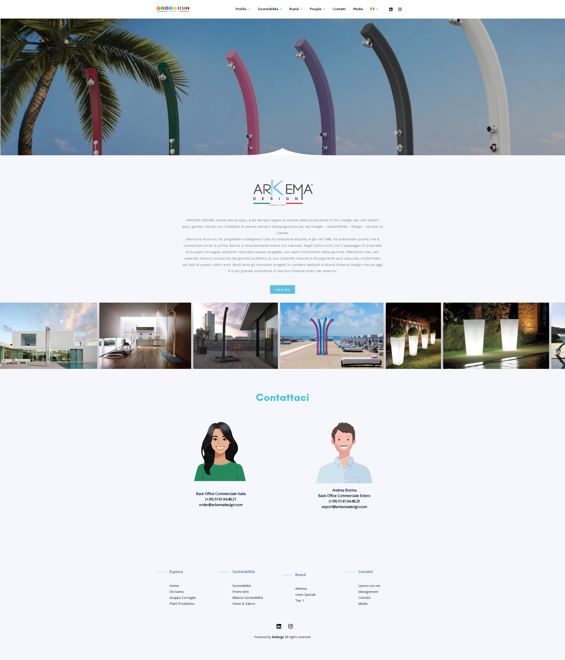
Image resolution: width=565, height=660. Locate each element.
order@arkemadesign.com (221, 504)
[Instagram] (400, 9)
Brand (294, 9)
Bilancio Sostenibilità (247, 597)
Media (358, 9)
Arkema (301, 588)
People (315, 9)
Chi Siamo (177, 591)
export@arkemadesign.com (344, 506)
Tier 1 (299, 600)
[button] (282, 289)
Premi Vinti (240, 591)
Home (174, 585)
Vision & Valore (243, 603)
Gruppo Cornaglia (183, 597)
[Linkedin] (391, 9)
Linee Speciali (305, 594)
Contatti (339, 9)
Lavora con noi (369, 585)
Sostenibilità (268, 9)
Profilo (241, 9)
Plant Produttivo (182, 603)
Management (368, 591)
